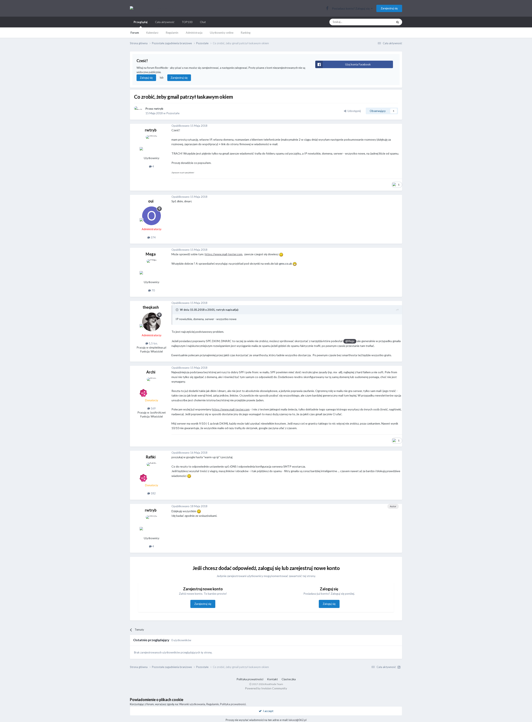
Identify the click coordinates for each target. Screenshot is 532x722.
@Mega (349, 341)
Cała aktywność (164, 22)
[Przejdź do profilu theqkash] (151, 322)
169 (153, 408)
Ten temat (381, 21)
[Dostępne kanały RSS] (399, 667)
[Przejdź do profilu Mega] (151, 268)
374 (153, 237)
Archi (150, 372)
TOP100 (187, 22)
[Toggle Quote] (177, 309)
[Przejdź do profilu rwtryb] (138, 110)
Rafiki (150, 457)
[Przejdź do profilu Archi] (151, 387)
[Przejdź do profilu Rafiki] (151, 472)
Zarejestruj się (389, 8)
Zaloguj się (146, 77)
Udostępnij (353, 111)
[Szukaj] (397, 22)
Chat (203, 22)
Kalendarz (152, 32)
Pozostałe (173, 113)
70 (153, 290)
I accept (267, 711)
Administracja (194, 32)
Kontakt (272, 679)
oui (150, 201)
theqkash (151, 307)
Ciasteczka (289, 679)
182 (153, 493)
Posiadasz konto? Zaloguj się (351, 8)
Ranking (245, 32)
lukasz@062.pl (298, 720)
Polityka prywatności (249, 679)
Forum (135, 32)
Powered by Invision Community (266, 688)
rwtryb (158, 108)
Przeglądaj (141, 22)
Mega (151, 254)
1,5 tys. (153, 343)
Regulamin (172, 32)
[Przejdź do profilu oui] (151, 215)
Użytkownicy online (221, 32)
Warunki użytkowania (192, 704)
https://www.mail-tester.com (223, 254)
